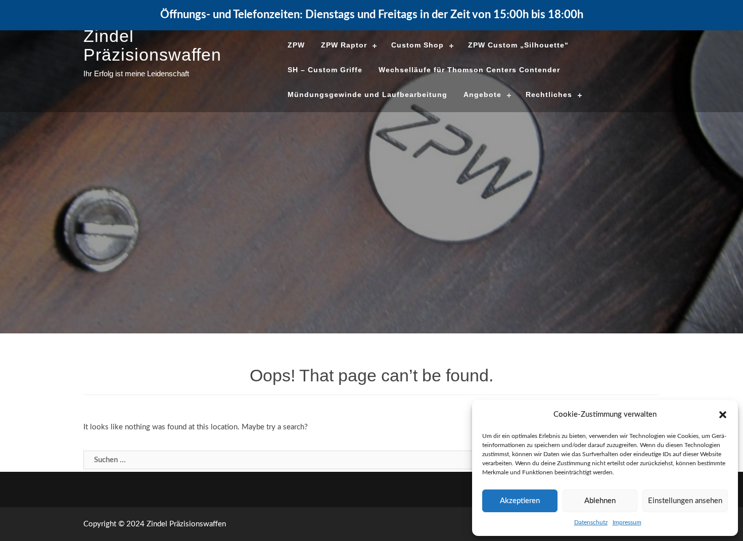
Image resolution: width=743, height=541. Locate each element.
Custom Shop (417, 45)
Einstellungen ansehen (685, 501)
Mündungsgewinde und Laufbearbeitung (367, 94)
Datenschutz (591, 522)
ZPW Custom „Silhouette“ (518, 45)
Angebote (482, 94)
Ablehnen (600, 501)
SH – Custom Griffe (325, 70)
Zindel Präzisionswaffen (152, 45)
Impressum (627, 522)
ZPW (296, 45)
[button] (723, 415)
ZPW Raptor (344, 45)
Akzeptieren (520, 501)
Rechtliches (549, 94)
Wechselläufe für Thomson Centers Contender (469, 70)
